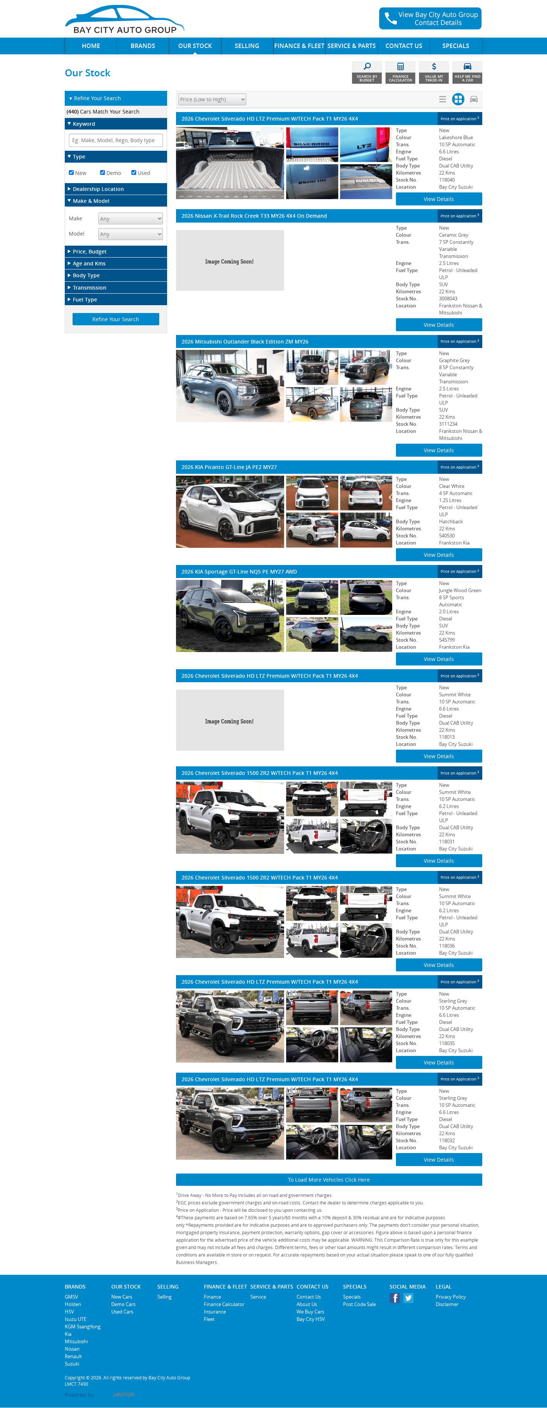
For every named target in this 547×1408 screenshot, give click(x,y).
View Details (439, 198)
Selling (164, 1296)
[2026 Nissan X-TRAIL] (284, 260)
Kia (68, 1334)
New (80, 172)
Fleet (209, 1319)
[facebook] (396, 1300)
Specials (352, 1296)
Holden (73, 1304)
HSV (69, 1311)
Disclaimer (447, 1304)
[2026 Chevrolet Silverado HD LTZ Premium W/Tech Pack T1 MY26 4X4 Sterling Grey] (284, 1026)
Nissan (72, 1348)
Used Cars (122, 1311)
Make (75, 218)
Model (76, 233)
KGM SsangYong (82, 1326)
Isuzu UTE (75, 1319)
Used (143, 172)
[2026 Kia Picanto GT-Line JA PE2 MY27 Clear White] (284, 512)
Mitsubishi (76, 1341)
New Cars (121, 1296)
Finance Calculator (224, 1304)
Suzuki (72, 1363)
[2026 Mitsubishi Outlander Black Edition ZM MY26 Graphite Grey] (284, 386)
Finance (212, 1296)
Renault (73, 1356)
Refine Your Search (94, 98)
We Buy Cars (310, 1311)
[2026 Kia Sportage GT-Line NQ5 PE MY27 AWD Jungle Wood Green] (284, 616)
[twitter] (410, 1300)
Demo (113, 172)
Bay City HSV (311, 1319)
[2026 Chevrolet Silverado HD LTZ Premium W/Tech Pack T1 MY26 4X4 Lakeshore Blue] (284, 163)
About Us (307, 1304)
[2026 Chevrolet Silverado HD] (284, 720)
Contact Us (309, 1296)
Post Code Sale (359, 1304)
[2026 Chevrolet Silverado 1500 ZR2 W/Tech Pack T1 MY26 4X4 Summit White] (284, 818)
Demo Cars (123, 1304)
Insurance (215, 1311)
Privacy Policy (451, 1296)
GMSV (71, 1296)
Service (258, 1296)
